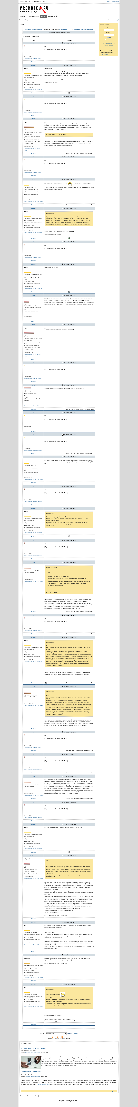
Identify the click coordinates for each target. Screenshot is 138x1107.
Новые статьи (44, 1096)
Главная (22, 16)
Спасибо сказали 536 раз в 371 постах (33, 581)
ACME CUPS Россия (39, 1)
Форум (43, 16)
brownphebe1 (104, 54)
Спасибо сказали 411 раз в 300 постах (33, 405)
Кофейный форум (30, 29)
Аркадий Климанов (35, 1052)
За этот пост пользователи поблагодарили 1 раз (80, 153)
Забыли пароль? (108, 45)
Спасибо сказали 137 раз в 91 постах (33, 89)
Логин (108, 1)
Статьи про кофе (33, 16)
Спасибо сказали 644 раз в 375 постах (33, 944)
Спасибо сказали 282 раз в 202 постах (33, 201)
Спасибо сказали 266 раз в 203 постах (33, 878)
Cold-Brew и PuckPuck (31, 1072)
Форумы (39, 29)
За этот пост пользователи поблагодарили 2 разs (80, 750)
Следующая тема (88, 29)
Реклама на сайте (32, 1096)
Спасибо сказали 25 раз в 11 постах (33, 58)
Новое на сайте (53, 16)
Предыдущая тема (78, 29)
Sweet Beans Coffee (25, 1)
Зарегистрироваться (109, 43)
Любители (27, 1052)
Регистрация (115, 1)
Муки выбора (63, 29)
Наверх (33, 61)
